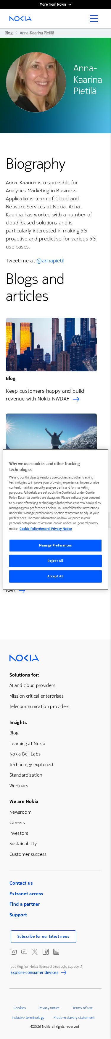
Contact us (21, 883)
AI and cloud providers (32, 685)
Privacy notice (49, 1008)
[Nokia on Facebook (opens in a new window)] (46, 952)
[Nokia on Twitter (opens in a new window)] (35, 952)
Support (18, 915)
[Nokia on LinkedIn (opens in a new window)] (56, 952)
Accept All (55, 576)
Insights (18, 722)
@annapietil (50, 260)
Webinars (18, 785)
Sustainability (23, 843)
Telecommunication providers (39, 706)
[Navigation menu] (96, 20)
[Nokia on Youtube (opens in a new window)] (24, 952)
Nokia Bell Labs (25, 754)
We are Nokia (23, 801)
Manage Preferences (55, 545)
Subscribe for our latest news (43, 936)
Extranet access (26, 894)
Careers (17, 822)
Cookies (20, 1008)
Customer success (28, 854)
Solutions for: (24, 675)
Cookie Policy (29, 528)
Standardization (25, 775)
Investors (18, 833)
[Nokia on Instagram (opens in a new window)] (14, 952)
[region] (55, 519)
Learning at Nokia (27, 743)
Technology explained (31, 764)
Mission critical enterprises (36, 696)
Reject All (55, 560)
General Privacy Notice (55, 528)
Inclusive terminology (28, 1018)
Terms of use (83, 1008)
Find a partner (24, 904)
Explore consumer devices (35, 973)
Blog (13, 733)
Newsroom (20, 812)
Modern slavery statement (74, 1018)
